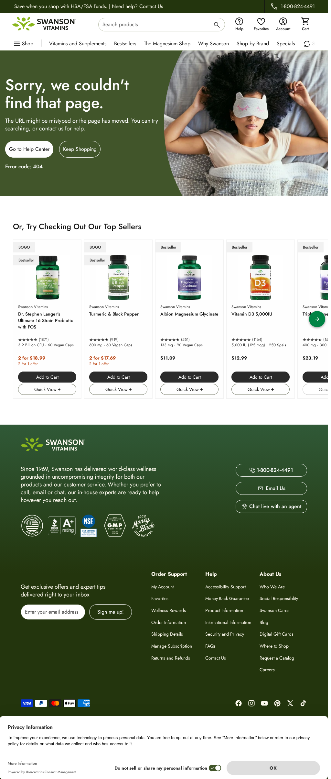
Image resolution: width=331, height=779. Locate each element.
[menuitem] (79, 43)
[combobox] (162, 24)
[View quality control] (89, 526)
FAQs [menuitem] (210, 646)
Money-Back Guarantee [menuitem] (227, 598)
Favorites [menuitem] (159, 598)
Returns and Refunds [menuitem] (170, 658)
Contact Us (151, 6)
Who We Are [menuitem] (272, 587)
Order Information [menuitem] (168, 622)
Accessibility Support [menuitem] (225, 587)
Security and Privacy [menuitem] (224, 634)
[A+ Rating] (62, 526)
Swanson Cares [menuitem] (274, 610)
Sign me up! (110, 612)
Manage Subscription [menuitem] (171, 646)
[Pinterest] (277, 703)
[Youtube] (264, 703)
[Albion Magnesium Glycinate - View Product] (189, 319)
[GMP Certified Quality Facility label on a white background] (114, 526)
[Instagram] (251, 703)
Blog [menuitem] (264, 622)
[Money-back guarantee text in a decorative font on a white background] (143, 526)
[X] (290, 703)
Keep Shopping (80, 149)
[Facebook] (238, 703)
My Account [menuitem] (162, 587)
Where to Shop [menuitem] (274, 646)
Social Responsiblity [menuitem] (279, 598)
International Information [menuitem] (228, 622)
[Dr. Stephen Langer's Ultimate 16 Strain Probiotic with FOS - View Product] (47, 319)
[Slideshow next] (317, 319)
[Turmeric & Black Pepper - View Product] (118, 319)
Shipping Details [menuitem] (167, 634)
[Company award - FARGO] (32, 526)
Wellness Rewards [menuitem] (168, 610)
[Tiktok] (303, 703)
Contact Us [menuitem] (215, 658)
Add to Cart (47, 377)
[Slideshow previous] (11, 319)
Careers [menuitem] (267, 669)
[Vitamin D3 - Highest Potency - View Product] (260, 319)
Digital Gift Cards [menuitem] (277, 634)
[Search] (217, 25)
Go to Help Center (29, 149)
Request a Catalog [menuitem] (277, 658)
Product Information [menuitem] (224, 610)
